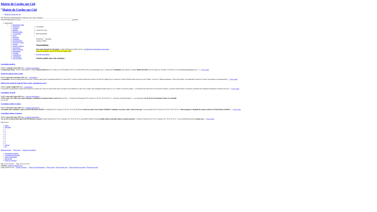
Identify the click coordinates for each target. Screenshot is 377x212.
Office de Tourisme (11, 160)
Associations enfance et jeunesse (11, 113)
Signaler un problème (29, 150)
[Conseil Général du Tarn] (37, 167)
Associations (33, 77)
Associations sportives (8, 64)
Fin (6, 147)
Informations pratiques (12, 153)
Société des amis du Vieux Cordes (12, 73)
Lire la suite (205, 70)
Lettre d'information (11, 157)
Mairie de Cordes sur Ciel (18, 4)
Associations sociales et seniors (11, 104)
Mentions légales (6, 150)
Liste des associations (42, 54)
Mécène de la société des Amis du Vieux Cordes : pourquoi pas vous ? (24, 83)
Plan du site (16, 150)
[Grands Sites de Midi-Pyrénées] (77, 167)
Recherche (4, 19)
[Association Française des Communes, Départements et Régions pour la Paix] (62, 167)
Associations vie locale (8, 92)
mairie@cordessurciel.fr (15, 165)
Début (7, 125)
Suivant (7, 145)
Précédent (8, 127)
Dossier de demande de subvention (98, 49)
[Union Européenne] (50, 167)
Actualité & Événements (12, 155)
